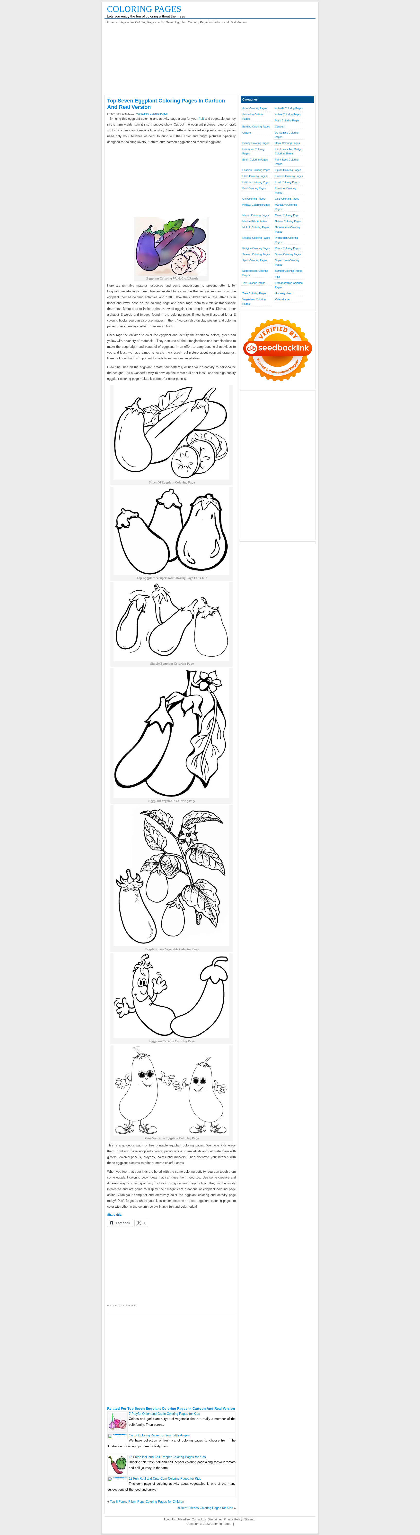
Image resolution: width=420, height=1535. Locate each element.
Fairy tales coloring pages (286, 161)
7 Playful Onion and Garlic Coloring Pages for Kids (164, 1414)
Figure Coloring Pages (288, 170)
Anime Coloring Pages (288, 114)
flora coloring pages (254, 176)
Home (110, 22)
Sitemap (249, 1519)
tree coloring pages (254, 293)
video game (282, 299)
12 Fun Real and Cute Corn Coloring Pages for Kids (165, 1478)
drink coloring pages (287, 143)
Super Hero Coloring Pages (287, 262)
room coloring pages (288, 248)
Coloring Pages (144, 9)
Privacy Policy (233, 1519)
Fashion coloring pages (256, 170)
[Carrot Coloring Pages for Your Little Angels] (117, 1434)
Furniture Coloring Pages (285, 190)
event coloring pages (255, 159)
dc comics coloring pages (286, 134)
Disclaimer (215, 1519)
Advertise (183, 1519)
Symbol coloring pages (288, 270)
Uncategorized (283, 293)
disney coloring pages (255, 143)
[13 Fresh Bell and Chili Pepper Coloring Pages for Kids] (117, 1473)
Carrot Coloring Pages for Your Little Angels (159, 1435)
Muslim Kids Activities (254, 221)
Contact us (199, 1519)
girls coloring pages (287, 198)
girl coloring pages (253, 198)
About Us (170, 1519)
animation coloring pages (253, 116)
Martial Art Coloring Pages (286, 207)
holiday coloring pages (256, 204)
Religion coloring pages (256, 248)
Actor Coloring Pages (254, 108)
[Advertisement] (210, 61)
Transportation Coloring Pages (289, 285)
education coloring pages (253, 151)
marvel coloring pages (255, 215)
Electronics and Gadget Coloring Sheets (289, 151)
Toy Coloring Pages (253, 282)
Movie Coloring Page (287, 215)
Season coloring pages (256, 254)
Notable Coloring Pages (256, 237)
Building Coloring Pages (256, 126)
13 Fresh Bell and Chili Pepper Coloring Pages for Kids (167, 1457)
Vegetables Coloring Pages (138, 22)
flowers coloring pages (289, 176)
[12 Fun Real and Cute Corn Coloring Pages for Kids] (117, 1477)
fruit (201, 118)
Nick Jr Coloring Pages (256, 227)
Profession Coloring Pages (286, 240)
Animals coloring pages (289, 108)
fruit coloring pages (254, 188)
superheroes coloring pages (255, 273)
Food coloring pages (287, 182)
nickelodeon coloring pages (287, 229)
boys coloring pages (287, 120)
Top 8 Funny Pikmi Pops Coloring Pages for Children (147, 1501)
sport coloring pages (254, 260)
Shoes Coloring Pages (288, 254)
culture (246, 132)
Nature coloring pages (288, 221)
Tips (277, 276)
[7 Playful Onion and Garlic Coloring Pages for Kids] (117, 1430)
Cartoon (279, 126)
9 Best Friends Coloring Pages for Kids (205, 1508)
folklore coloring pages (256, 182)
